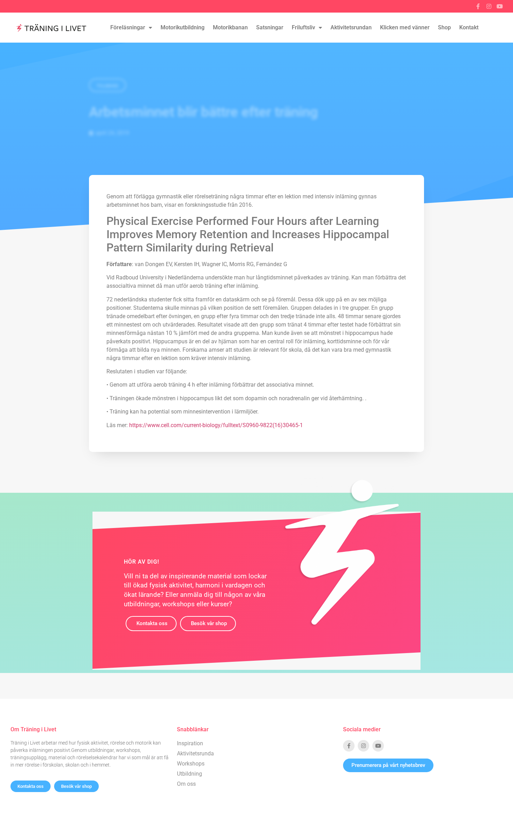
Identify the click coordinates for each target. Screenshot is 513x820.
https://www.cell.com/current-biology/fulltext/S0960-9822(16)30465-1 (216, 425)
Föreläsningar (127, 27)
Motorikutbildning (183, 27)
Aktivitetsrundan (351, 27)
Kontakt (468, 27)
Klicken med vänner (405, 27)
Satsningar (269, 27)
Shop (444, 27)
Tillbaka (107, 85)
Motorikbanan (230, 27)
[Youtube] (500, 6)
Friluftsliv (303, 27)
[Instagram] (489, 6)
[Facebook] (478, 6)
